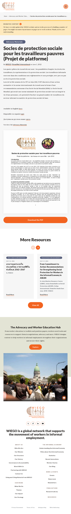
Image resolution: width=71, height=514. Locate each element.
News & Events (52, 472)
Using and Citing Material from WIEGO (19, 477)
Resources (52, 497)
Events (52, 475)
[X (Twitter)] (28, 423)
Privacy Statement (17, 507)
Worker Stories (52, 463)
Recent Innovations (52, 459)
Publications (52, 488)
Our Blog (52, 466)
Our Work (19, 483)
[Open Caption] (64, 398)
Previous (33, 247)
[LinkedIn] (38, 423)
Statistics (52, 455)
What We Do (19, 486)
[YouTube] (43, 423)
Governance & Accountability (19, 463)
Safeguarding (42, 507)
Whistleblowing (54, 507)
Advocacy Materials (20, 125)
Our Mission (19, 452)
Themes (19, 490)
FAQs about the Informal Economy (52, 452)
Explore (35, 347)
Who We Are (19, 448)
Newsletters (52, 482)
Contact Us (19, 474)
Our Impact (19, 493)
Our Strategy (18, 497)
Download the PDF (23, 220)
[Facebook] (33, 423)
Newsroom (52, 479)
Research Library (52, 491)
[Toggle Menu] (65, 6)
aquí (22, 114)
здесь (28, 119)
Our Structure (19, 455)
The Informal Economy (52, 444)
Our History (19, 459)
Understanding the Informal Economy (52, 448)
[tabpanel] (35, 377)
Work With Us (19, 466)
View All (35, 305)
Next (38, 247)
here (20, 109)
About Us (19, 444)
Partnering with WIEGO (19, 470)
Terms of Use (31, 507)
